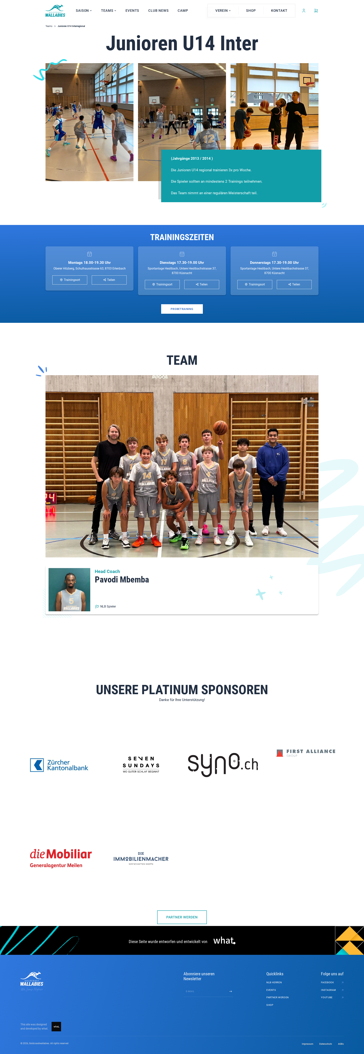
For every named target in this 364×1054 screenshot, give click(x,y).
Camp (183, 11)
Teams (49, 26)
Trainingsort (71, 280)
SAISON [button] (82, 11)
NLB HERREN (274, 982)
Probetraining (182, 308)
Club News (158, 11)
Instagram (328, 990)
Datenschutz (325, 1044)
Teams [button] (107, 11)
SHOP (269, 1005)
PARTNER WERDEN (277, 997)
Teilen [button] (110, 280)
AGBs (341, 1044)
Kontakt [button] (279, 11)
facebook (327, 982)
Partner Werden (182, 917)
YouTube (327, 997)
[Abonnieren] (230, 991)
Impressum (307, 1044)
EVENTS (132, 11)
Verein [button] (221, 11)
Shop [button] (251, 11)
